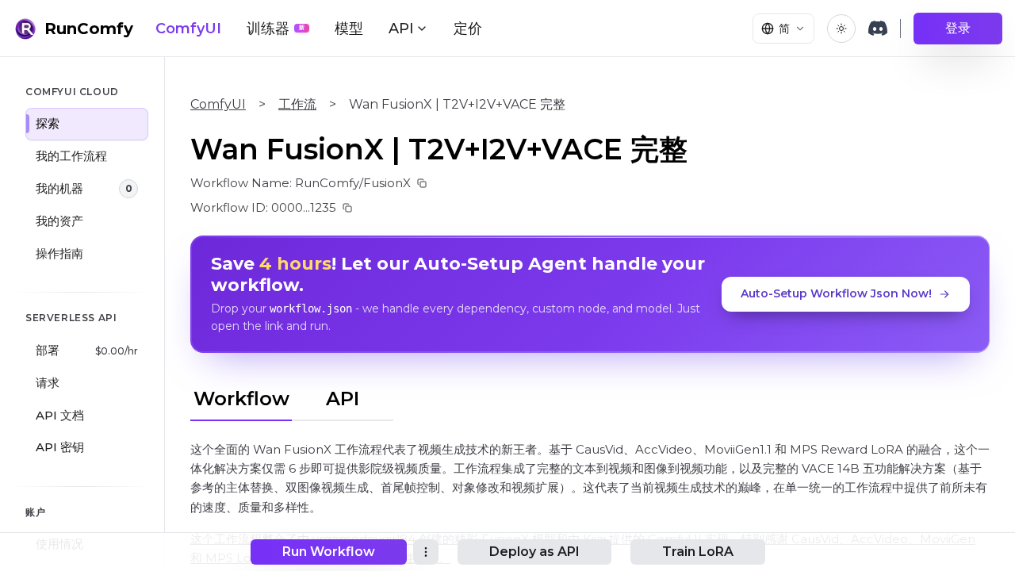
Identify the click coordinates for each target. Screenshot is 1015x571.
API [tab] (342, 398)
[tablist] (291, 396)
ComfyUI (188, 28)
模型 (349, 28)
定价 (468, 28)
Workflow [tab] (241, 398)
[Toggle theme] (841, 28)
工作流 (297, 104)
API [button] (401, 28)
